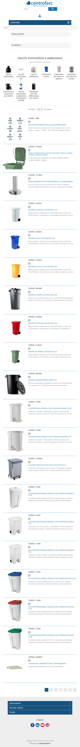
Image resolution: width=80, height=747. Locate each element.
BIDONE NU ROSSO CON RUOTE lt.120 (42, 323)
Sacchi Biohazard (33, 75)
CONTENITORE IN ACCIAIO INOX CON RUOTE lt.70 (47, 465)
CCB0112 (39, 458)
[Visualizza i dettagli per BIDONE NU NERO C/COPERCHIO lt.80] (15, 299)
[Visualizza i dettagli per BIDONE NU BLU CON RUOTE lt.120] (15, 242)
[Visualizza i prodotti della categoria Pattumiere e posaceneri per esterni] (8, 86)
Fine (74, 690)
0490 (37, 118)
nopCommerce (45, 743)
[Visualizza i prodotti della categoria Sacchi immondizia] (8, 69)
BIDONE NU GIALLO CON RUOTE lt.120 (42, 266)
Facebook (32, 725)
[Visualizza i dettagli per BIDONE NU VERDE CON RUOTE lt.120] (15, 356)
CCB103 (39, 317)
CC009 (38, 402)
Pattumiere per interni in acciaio (71, 76)
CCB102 (39, 203)
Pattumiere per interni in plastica (59, 76)
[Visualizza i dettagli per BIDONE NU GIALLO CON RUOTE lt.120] (15, 271)
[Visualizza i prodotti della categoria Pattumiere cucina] (46, 69)
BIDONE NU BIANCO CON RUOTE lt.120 (43, 210)
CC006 (38, 544)
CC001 (38, 487)
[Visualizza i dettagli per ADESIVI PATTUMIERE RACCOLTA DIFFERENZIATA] (15, 129)
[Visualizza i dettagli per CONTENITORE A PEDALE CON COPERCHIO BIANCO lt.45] (15, 412)
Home (6, 27)
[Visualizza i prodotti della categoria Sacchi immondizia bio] (21, 69)
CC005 (38, 629)
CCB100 (39, 345)
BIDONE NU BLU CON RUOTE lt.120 (41, 238)
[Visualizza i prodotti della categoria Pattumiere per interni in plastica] (58, 69)
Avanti (70, 690)
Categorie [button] (15, 22)
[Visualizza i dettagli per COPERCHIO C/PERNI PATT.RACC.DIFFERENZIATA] (15, 668)
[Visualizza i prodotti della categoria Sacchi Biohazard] (33, 69)
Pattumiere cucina (46, 75)
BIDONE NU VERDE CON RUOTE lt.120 (42, 351)
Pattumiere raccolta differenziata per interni (34, 95)
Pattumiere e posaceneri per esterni (8, 94)
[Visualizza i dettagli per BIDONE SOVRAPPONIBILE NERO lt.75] (15, 384)
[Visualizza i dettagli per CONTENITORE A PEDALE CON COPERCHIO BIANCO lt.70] (15, 441)
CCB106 (39, 147)
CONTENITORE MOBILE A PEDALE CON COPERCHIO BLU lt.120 (51, 578)
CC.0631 (39, 175)
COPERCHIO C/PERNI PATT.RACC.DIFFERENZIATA (47, 663)
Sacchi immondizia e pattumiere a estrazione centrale (21, 96)
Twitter (37, 725)
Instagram (47, 725)
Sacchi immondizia (8, 75)
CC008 (38, 430)
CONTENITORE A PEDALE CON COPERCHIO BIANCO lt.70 (49, 437)
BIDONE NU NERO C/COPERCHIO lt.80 (42, 295)
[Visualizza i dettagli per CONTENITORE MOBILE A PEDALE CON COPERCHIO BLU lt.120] (15, 582)
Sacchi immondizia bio (21, 76)
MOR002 (39, 657)
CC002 (38, 572)
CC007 (38, 515)
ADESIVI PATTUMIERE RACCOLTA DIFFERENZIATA (47, 125)
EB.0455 (39, 373)
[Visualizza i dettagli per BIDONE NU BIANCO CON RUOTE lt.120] (15, 214)
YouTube (42, 725)
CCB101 (39, 232)
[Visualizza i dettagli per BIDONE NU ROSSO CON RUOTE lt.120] (15, 327)
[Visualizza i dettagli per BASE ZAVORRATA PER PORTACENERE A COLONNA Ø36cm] (15, 186)
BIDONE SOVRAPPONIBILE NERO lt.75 (42, 380)
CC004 (38, 600)
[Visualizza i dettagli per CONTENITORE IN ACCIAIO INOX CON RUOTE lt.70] (15, 469)
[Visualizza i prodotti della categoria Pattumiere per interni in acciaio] (71, 69)
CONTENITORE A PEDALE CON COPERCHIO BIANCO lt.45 (49, 408)
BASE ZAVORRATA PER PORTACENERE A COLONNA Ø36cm (50, 181)
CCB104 (39, 260)
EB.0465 (39, 288)
